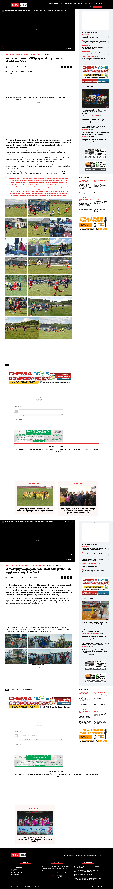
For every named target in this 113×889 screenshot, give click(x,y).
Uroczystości (82, 191)
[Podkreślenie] (24, 415)
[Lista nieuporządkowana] (29, 415)
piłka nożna (28, 365)
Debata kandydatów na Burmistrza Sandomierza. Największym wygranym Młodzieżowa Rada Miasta (85, 203)
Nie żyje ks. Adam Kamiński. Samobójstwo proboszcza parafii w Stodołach (86, 867)
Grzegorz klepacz (14, 365)
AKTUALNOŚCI (9, 54)
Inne (95, 191)
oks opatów (21, 365)
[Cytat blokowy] (31, 415)
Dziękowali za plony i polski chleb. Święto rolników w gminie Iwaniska (92, 53)
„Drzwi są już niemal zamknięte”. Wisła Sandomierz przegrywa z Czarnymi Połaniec (35, 510)
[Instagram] (98, 3)
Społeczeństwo (86, 34)
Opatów (33, 54)
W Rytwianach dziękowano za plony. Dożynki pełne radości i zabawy (85, 210)
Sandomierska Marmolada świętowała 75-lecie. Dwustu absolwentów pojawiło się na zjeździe (87, 871)
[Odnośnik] (35, 415)
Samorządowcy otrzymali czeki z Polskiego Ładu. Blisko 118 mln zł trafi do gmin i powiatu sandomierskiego (78, 511)
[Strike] (25, 415)
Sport (39, 54)
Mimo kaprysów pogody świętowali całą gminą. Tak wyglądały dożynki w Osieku (94, 36)
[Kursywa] (22, 415)
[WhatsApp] (68, 67)
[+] (38, 414)
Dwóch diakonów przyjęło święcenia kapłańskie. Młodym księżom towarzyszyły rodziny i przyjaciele (84, 195)
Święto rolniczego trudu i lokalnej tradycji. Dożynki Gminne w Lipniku (93, 48)
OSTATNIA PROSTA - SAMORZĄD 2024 (83, 181)
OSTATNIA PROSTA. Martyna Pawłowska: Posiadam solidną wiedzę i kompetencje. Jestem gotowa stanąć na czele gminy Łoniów (85, 185)
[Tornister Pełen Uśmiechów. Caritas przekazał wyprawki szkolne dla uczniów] (95, 98)
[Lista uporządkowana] (27, 415)
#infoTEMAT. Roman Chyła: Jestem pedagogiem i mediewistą (100, 202)
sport (33, 365)
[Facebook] (96, 3)
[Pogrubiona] (20, 415)
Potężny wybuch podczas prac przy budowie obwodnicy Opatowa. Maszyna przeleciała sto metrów (87, 879)
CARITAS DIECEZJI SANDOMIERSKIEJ (91, 56)
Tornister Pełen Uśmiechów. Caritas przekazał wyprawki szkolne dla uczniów (94, 59)
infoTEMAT (96, 199)
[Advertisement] (38, 87)
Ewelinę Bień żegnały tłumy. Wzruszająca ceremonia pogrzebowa (86, 875)
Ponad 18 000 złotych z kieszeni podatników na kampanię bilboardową (99, 194)
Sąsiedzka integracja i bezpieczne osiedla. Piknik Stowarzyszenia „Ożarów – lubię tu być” (95, 120)
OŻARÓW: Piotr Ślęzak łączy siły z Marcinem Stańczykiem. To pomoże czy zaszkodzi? (100, 184)
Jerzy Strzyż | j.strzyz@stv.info (18, 66)
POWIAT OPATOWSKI (22, 54)
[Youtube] (101, 3)
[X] (99, 3)
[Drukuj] (71, 67)
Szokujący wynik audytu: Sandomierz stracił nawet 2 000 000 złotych (100, 210)
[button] (91, 3)
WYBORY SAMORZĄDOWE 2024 (100, 181)
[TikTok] (95, 887)
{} (36, 414)
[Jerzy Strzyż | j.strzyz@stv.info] (6, 67)
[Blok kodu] (33, 415)
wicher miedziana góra (41, 365)
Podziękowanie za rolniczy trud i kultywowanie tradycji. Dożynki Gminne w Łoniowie (94, 42)
